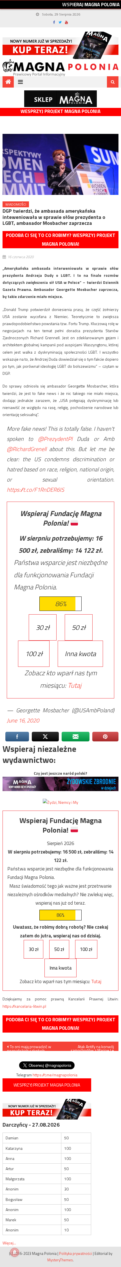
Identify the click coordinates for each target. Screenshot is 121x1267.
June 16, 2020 (23, 720)
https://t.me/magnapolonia (55, 1075)
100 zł (33, 653)
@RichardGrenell (26, 449)
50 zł (79, 627)
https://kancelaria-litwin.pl (24, 1006)
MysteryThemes (60, 1260)
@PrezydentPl (55, 438)
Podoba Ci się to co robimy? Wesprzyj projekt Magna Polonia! (60, 240)
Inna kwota (80, 653)
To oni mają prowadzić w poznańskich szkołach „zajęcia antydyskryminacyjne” (29, 1047)
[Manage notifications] (14, 1252)
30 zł (43, 627)
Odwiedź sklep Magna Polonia (60, 98)
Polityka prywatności (75, 1253)
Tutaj (74, 685)
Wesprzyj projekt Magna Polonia (60, 111)
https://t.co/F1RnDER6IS (35, 489)
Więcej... (9, 1243)
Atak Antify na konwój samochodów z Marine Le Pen (92, 1047)
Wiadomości (15, 204)
